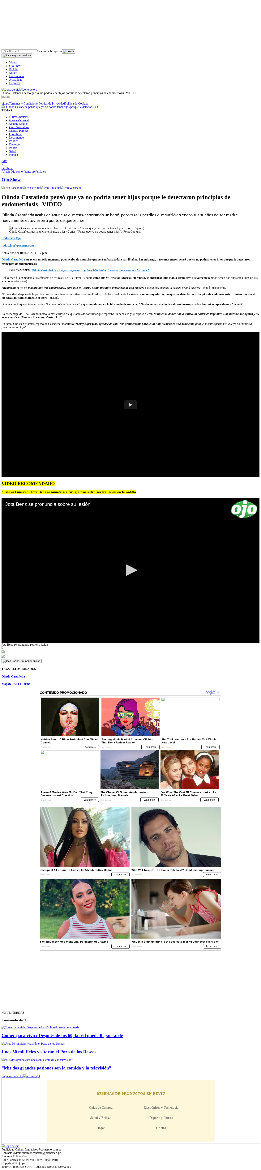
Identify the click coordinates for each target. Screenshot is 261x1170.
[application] (130, 570)
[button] (130, 570)
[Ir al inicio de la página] (10, 1006)
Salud (12, 151)
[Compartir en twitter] (31, 187)
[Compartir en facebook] (12, 187)
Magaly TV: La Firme (16, 684)
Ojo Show (15, 65)
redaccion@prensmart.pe (18, 245)
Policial (13, 69)
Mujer (12, 72)
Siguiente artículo (12, 1076)
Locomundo (16, 76)
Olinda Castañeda (13, 676)
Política (13, 141)
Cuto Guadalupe (19, 127)
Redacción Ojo (11, 238)
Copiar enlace (32, 661)
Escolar (13, 154)
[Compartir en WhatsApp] (71, 187)
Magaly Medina (18, 123)
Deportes (14, 83)
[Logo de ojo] (10, 89)
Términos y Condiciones (24, 103)
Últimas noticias (18, 116)
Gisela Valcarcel (19, 120)
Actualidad (15, 79)
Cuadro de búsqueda (49, 51)
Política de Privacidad (52, 103)
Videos (13, 62)
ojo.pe (5, 103)
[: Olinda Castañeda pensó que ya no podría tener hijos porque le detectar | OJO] (51, 107)
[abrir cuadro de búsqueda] (68, 51)
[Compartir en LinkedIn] (50, 187)
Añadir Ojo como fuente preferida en (24, 171)
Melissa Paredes (18, 130)
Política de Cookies (76, 103)
